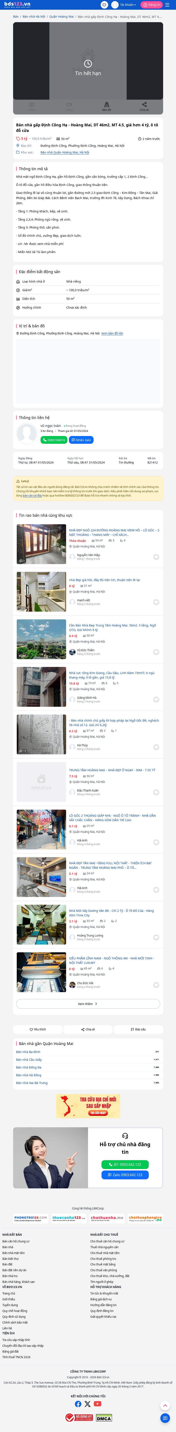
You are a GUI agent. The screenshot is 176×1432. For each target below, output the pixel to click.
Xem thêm (85, 1004)
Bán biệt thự (10, 1259)
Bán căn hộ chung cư (15, 1241)
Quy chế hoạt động (14, 1311)
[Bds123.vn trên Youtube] (97, 1404)
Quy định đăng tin (102, 1311)
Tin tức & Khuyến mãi (104, 1293)
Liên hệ (7, 1328)
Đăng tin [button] (154, 5)
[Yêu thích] (156, 557)
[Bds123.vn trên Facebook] (78, 1404)
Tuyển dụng (10, 1305)
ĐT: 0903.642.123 (127, 1164)
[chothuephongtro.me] (145, 1218)
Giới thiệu (8, 1299)
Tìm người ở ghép (101, 1282)
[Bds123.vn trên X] (87, 1404)
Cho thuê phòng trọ (103, 1259)
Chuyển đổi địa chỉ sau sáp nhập (23, 1346)
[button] (104, 5)
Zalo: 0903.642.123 (127, 1175)
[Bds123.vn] (17, 5)
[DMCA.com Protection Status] (104, 1418)
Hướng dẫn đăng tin (103, 1305)
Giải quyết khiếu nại (103, 1317)
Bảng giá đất (10, 1351)
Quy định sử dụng (14, 1317)
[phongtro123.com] (30, 1218)
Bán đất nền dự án (14, 1270)
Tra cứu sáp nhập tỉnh (16, 1340)
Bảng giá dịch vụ (101, 1299)
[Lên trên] (165, 1405)
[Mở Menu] (167, 5)
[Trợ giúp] (165, 1418)
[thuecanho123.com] (68, 1218)
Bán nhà (7, 1247)
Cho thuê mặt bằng (102, 1264)
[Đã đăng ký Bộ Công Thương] (78, 1417)
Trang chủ (8, 1293)
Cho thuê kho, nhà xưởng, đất (109, 1276)
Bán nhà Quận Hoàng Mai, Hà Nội (65, 152)
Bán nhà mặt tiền (13, 1253)
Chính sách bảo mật (15, 1322)
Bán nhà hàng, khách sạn (18, 1282)
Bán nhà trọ (10, 1276)
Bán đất (7, 1264)
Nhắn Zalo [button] (83, 440)
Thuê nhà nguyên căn (104, 1247)
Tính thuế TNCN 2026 (16, 1357)
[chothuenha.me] (107, 1218)
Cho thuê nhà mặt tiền (105, 1253)
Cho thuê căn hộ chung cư (107, 1241)
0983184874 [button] (56, 440)
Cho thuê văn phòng (103, 1270)
